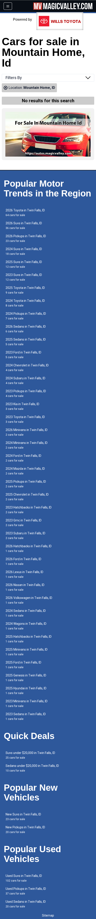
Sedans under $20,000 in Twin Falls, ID (32, 768)
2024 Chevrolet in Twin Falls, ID (27, 368)
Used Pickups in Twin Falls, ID (26, 891)
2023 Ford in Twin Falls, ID (23, 355)
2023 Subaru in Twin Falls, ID (25, 535)
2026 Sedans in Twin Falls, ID (26, 329)
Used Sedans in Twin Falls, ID (26, 904)
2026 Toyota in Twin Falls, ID (25, 212)
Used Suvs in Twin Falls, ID (24, 878)
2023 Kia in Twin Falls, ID (22, 406)
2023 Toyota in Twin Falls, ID (25, 419)
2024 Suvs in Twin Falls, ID (24, 251)
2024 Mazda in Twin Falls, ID (25, 471)
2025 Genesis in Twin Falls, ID (26, 678)
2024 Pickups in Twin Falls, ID (26, 316)
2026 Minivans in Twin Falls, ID (27, 432)
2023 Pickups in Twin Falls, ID (26, 393)
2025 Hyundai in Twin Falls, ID (26, 690)
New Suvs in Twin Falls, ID (23, 817)
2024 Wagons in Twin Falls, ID (26, 626)
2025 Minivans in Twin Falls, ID (27, 652)
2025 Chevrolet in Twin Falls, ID (27, 497)
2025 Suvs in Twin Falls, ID (24, 264)
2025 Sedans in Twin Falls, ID (26, 342)
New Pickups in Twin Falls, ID (25, 829)
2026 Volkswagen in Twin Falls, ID (29, 600)
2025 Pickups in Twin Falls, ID (26, 484)
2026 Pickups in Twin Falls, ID (26, 238)
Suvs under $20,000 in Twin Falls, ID (30, 755)
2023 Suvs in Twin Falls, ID (24, 277)
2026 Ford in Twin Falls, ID (23, 561)
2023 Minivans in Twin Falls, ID (27, 703)
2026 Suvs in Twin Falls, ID (24, 225)
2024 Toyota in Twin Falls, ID (25, 303)
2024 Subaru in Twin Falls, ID (25, 380)
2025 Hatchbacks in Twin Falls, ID (29, 639)
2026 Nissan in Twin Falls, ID (25, 587)
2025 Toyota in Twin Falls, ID (25, 290)
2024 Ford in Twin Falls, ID (23, 458)
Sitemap (48, 915)
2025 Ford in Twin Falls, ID (23, 665)
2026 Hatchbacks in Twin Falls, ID (29, 548)
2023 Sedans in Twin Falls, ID (26, 716)
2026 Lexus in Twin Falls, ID (24, 574)
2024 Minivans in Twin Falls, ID (27, 445)
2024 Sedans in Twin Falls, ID (26, 613)
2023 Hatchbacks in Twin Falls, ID (29, 510)
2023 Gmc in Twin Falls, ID (24, 523)
